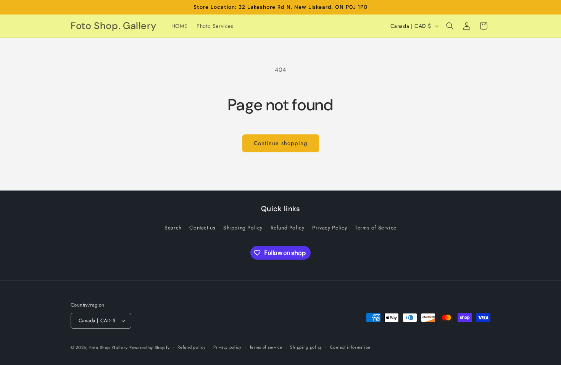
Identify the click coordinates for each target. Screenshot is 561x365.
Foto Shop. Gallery (108, 347)
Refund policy (191, 347)
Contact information (350, 347)
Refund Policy (288, 227)
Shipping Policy (243, 227)
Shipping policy (306, 347)
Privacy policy (227, 347)
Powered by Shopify (149, 347)
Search (173, 227)
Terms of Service (376, 227)
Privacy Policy (329, 227)
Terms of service (266, 347)
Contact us (202, 227)
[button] (450, 26)
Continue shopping (281, 143)
